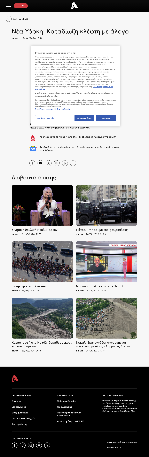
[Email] (73, 163)
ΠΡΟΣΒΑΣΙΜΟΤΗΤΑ (112, 395)
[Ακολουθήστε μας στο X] (47, 445)
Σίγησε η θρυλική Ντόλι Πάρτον (34, 230)
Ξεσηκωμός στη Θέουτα (29, 286)
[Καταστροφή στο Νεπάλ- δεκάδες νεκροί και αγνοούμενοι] (42, 318)
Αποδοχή (106, 118)
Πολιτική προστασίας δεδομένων (69, 414)
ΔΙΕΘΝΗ (16, 38)
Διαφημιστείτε (20, 412)
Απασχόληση (19, 424)
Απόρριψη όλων (84, 118)
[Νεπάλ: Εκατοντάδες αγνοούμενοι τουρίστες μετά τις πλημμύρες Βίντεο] (106, 318)
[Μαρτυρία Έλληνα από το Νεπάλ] (106, 261)
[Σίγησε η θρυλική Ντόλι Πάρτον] (42, 205)
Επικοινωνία (19, 406)
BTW (119, 447)
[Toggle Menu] (8, 5)
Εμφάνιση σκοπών (45, 118)
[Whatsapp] (65, 163)
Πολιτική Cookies (66, 401)
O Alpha (16, 401)
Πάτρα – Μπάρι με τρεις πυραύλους (102, 230)
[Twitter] (49, 163)
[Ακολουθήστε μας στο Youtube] (39, 445)
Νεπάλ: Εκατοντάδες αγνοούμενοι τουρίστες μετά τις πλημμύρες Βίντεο (103, 344)
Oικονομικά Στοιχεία (23, 418)
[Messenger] (40, 163)
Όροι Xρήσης (64, 406)
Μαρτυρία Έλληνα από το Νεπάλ (99, 286)
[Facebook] (32, 163)
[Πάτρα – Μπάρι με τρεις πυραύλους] (106, 205)
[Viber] (57, 163)
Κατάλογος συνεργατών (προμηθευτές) (53, 109)
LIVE (22, 6)
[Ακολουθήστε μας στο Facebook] (14, 445)
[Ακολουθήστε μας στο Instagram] (31, 445)
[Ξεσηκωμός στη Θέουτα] (42, 261)
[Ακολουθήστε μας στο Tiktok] (23, 445)
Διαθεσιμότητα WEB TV (70, 421)
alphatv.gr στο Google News (76, 147)
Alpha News (65, 136)
